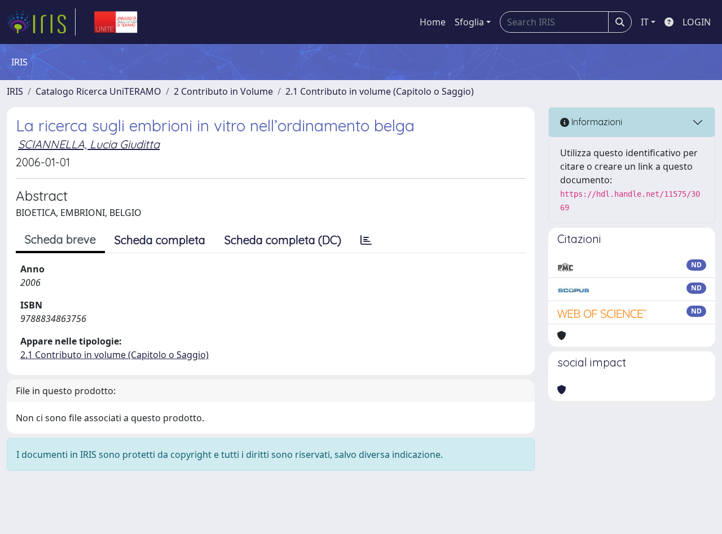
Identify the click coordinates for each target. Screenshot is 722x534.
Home (433, 22)
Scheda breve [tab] (60, 239)
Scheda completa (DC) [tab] (282, 240)
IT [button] (645, 22)
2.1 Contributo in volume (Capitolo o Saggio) (379, 91)
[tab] (366, 240)
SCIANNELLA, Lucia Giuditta (89, 144)
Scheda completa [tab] (160, 240)
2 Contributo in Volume (223, 91)
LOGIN (697, 22)
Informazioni (595, 121)
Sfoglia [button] (469, 22)
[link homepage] (41, 22)
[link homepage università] (116, 22)
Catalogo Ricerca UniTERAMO (98, 91)
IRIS (15, 91)
